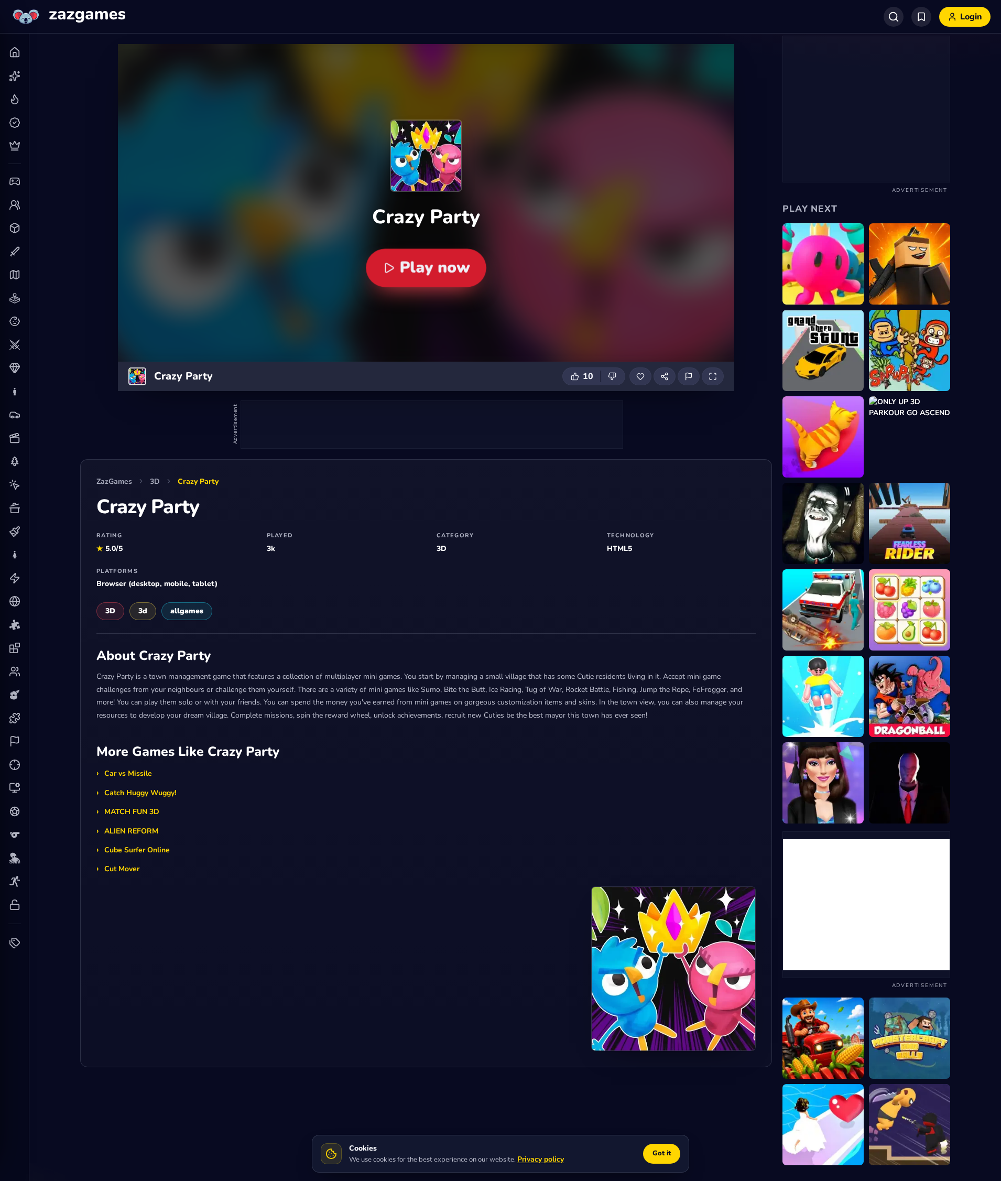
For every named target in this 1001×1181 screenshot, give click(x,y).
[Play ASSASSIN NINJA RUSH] (909, 1124)
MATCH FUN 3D (131, 812)
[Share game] (665, 376)
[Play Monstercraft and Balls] (909, 1038)
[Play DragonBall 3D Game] (909, 696)
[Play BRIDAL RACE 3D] (823, 1124)
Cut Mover (121, 869)
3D (155, 481)
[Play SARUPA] (909, 350)
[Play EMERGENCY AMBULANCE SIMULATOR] (823, 610)
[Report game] (689, 376)
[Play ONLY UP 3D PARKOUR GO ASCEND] (909, 437)
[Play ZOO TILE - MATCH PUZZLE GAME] (909, 610)
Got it (661, 1153)
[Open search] (894, 17)
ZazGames (114, 481)
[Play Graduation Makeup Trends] (823, 783)
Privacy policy (540, 1159)
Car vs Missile (128, 773)
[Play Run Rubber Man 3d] (823, 264)
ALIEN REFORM (131, 831)
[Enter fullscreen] (713, 376)
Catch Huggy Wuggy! (140, 793)
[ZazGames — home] (67, 16)
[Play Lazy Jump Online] (823, 696)
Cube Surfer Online (137, 850)
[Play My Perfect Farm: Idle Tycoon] (823, 1038)
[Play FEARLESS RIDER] (909, 523)
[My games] (921, 17)
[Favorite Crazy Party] (640, 376)
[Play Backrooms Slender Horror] (909, 783)
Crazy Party (198, 481)
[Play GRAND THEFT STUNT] (823, 350)
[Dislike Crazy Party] (612, 376)
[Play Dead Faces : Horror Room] (823, 523)
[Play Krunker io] (909, 264)
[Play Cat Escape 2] (823, 437)
